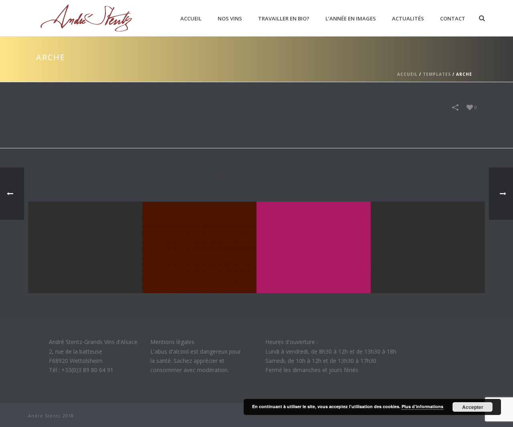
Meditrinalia (313, 271)
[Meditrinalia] (313, 234)
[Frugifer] (428, 234)
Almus (85, 271)
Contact (452, 18)
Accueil (191, 18)
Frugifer (428, 271)
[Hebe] (199, 234)
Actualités (408, 18)
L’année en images (350, 18)
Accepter (472, 407)
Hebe (199, 271)
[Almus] (85, 234)
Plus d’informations (422, 406)
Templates (437, 74)
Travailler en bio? (283, 18)
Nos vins (230, 18)
